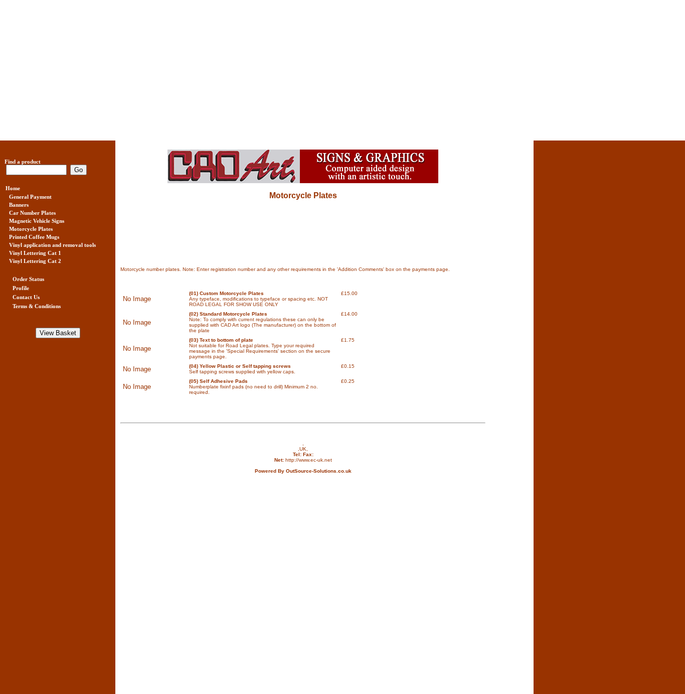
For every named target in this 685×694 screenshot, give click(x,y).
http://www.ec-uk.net (308, 460)
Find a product (20, 162)
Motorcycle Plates (303, 195)
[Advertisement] (301, 70)
